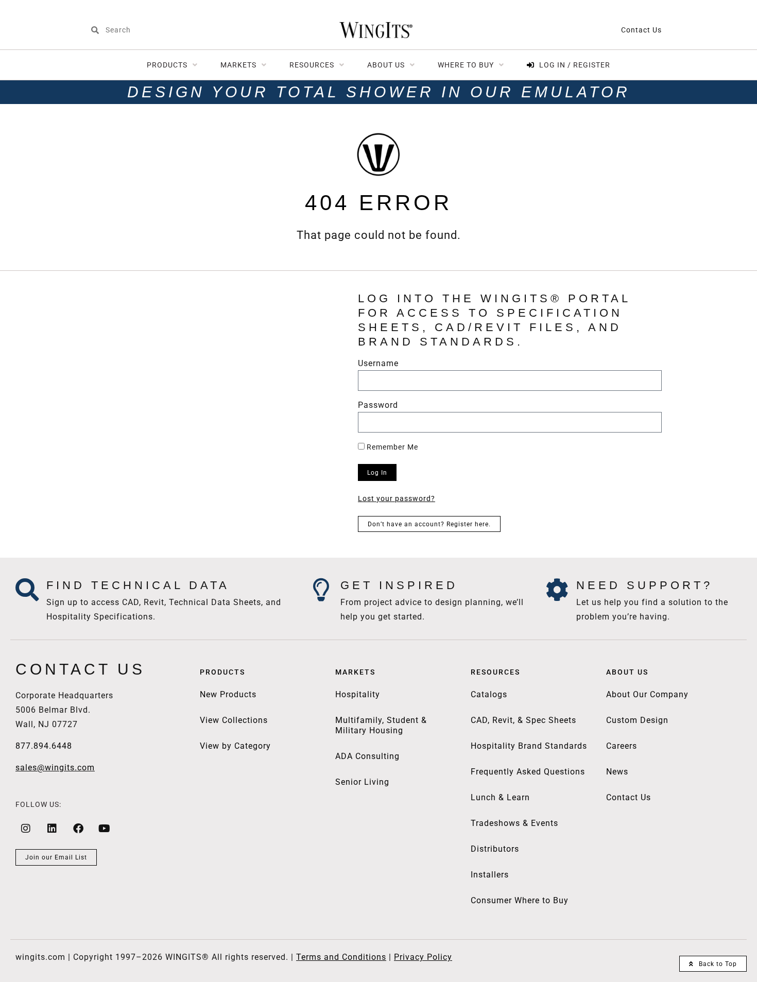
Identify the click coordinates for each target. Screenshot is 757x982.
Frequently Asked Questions (528, 772)
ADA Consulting (367, 756)
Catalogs (489, 694)
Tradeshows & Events (514, 823)
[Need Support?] (557, 589)
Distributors (495, 849)
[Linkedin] (52, 828)
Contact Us (641, 30)
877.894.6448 (43, 746)
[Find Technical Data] (27, 589)
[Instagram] (25, 828)
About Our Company (647, 694)
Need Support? (644, 585)
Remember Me (391, 447)
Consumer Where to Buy (520, 900)
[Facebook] (78, 828)
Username (378, 363)
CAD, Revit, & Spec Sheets (523, 720)
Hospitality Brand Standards (529, 746)
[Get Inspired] (321, 589)
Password (378, 405)
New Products (228, 694)
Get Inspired (399, 585)
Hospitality (357, 694)
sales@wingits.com (55, 767)
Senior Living (362, 782)
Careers (621, 746)
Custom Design (637, 720)
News (617, 772)
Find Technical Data (138, 585)
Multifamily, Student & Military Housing (381, 725)
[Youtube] (104, 828)
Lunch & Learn (500, 797)
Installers (490, 875)
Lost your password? (396, 498)
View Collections (234, 720)
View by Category (235, 746)
